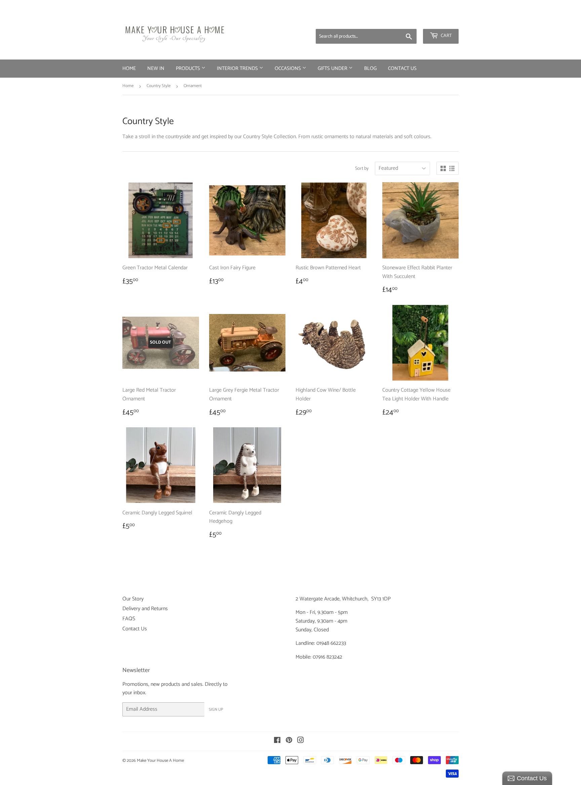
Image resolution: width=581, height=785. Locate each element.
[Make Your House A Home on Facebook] (277, 741)
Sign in (406, 20)
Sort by (362, 168)
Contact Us (402, 68)
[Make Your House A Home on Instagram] (300, 741)
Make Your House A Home (160, 760)
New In (155, 68)
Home (129, 68)
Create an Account (440, 20)
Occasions (288, 68)
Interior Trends (238, 68)
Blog (370, 68)
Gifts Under (333, 68)
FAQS (128, 618)
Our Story (133, 598)
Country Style (158, 85)
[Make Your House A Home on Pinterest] (289, 741)
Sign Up (216, 709)
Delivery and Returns (145, 608)
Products (188, 68)
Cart (446, 36)
